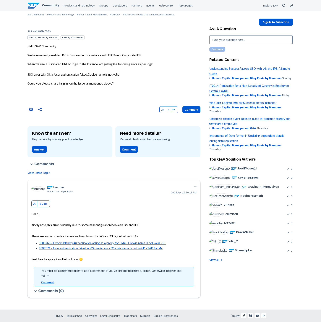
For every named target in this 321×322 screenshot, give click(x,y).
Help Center (166, 5)
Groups (103, 5)
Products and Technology (79, 5)
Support (145, 315)
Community (50, 5)
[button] (162, 109)
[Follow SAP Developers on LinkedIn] (263, 315)
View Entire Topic (38, 172)
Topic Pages (185, 5)
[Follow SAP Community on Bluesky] (250, 315)
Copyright (91, 315)
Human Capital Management (92, 15)
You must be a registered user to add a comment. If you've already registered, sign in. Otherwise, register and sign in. (111, 273)
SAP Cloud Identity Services (43, 37)
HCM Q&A (115, 15)
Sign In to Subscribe (276, 22)
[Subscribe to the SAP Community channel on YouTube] (257, 315)
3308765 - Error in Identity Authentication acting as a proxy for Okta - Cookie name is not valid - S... (102, 243)
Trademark (130, 315)
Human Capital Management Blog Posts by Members (247, 78)
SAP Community (35, 15)
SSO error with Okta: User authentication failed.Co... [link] (149, 15)
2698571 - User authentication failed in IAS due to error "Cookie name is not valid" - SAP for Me (101, 248)
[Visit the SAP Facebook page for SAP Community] (243, 315)
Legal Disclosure (110, 315)
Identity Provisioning (72, 37)
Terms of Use (74, 315)
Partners (137, 5)
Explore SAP (270, 5)
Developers (120, 5)
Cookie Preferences (166, 315)
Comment (191, 109)
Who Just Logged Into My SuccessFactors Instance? (243, 102)
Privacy (59, 315)
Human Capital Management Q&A (234, 128)
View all (214, 260)
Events (150, 5)
